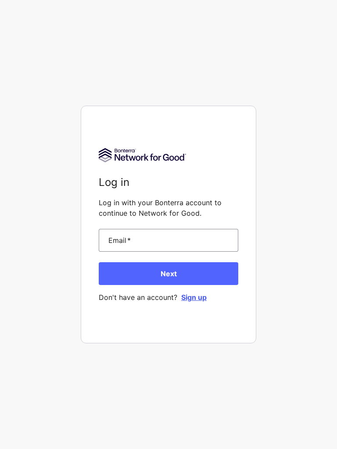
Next (169, 273)
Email (119, 240)
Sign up (194, 297)
